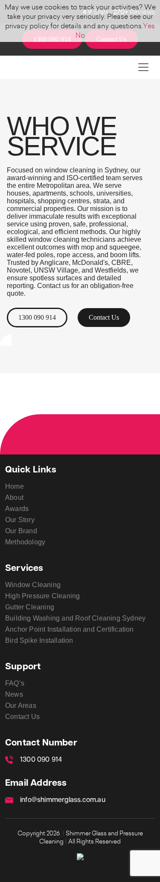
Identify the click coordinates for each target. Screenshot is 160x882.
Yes (149, 25)
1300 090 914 (37, 317)
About (14, 497)
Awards (17, 508)
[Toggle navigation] (143, 67)
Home (14, 486)
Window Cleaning (33, 584)
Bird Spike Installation (39, 640)
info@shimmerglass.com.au (62, 800)
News (14, 694)
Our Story (20, 519)
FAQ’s (14, 683)
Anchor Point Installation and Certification (69, 629)
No (80, 35)
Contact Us (104, 317)
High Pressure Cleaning (42, 596)
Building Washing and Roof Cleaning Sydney (75, 618)
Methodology (25, 542)
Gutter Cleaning (29, 607)
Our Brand (21, 531)
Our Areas (20, 705)
